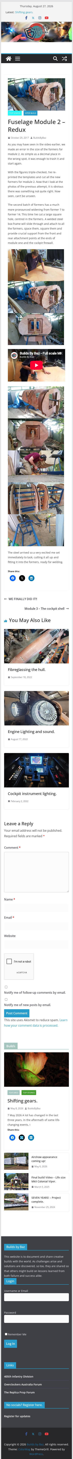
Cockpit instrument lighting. (32, 793)
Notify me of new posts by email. (27, 1005)
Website (10, 936)
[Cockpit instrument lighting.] (36, 756)
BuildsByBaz (39, 137)
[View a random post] (64, 58)
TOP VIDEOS (14, 113)
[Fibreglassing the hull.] (36, 632)
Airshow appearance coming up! (44, 1159)
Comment (12, 847)
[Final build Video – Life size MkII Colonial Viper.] (16, 1182)
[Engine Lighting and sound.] (36, 694)
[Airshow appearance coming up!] (16, 1162)
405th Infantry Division (18, 1376)
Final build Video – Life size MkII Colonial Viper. (48, 1179)
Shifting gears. (24, 12)
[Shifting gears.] (36, 1069)
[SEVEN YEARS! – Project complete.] (16, 1202)
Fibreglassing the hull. (26, 669)
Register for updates (17, 1416)
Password (10, 1312)
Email (9, 917)
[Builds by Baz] (36, 24)
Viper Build (30, 113)
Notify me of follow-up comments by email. (35, 993)
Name (9, 899)
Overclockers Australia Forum (23, 1384)
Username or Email (16, 1291)
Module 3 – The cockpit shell (44, 609)
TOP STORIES (29, 1092)
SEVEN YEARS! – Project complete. (46, 1199)
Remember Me (17, 1334)
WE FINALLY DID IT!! (23, 599)
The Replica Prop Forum (19, 1392)
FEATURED (13, 1092)
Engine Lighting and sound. (31, 731)
